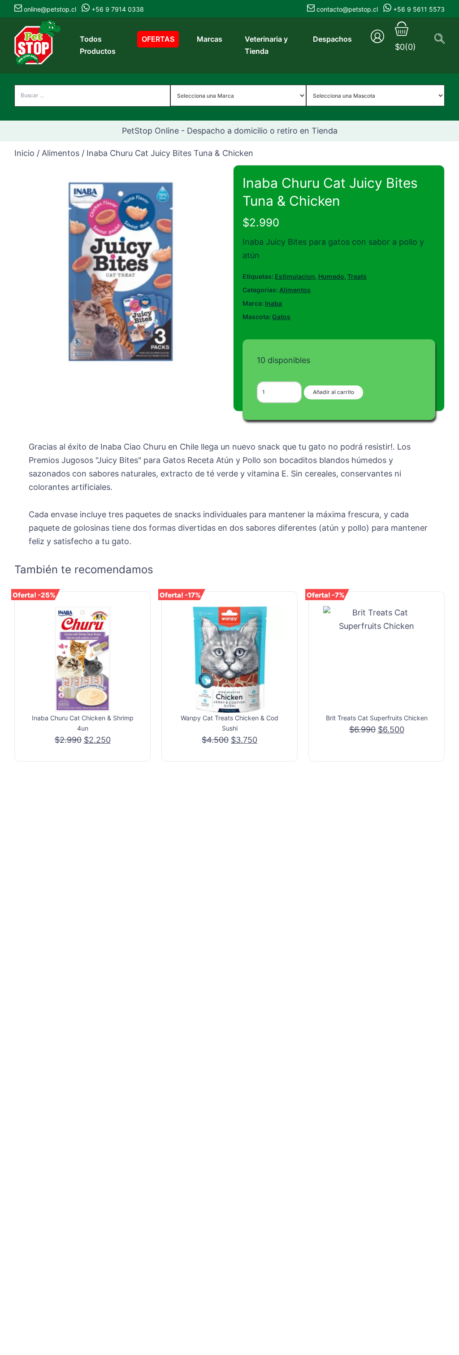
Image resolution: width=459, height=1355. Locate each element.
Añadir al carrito (333, 392)
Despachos (332, 39)
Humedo (331, 276)
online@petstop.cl (50, 9)
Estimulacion (295, 276)
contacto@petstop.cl (347, 9)
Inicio (24, 153)
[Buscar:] (92, 95)
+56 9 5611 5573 (418, 9)
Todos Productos (98, 45)
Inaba (273, 303)
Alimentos (60, 153)
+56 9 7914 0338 (117, 9)
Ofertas (158, 39)
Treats (357, 276)
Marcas (209, 39)
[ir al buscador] (439, 38)
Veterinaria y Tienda (266, 45)
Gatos (281, 316)
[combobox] (238, 97)
